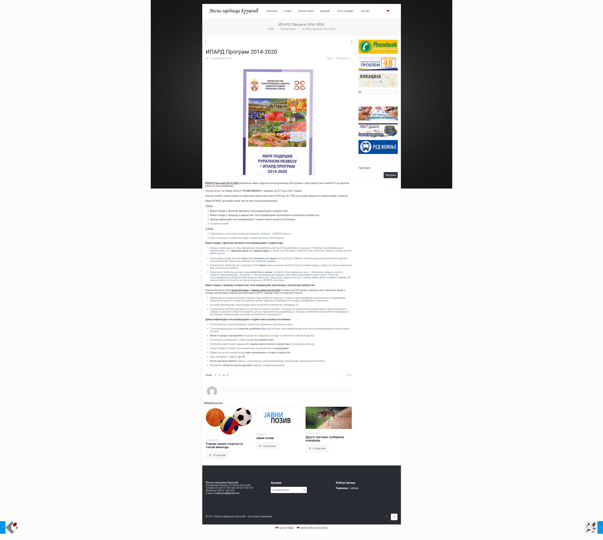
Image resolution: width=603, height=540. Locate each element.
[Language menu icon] (389, 11)
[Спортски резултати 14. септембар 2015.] (594, 527)
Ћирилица (342, 488)
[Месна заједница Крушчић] (234, 11)
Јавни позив (265, 438)
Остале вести (288, 28)
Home (271, 28)
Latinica (354, 488)
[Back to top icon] (394, 517)
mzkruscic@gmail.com (227, 493)
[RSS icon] (386, 516)
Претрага (364, 168)
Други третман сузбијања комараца (325, 438)
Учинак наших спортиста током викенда (224, 445)
